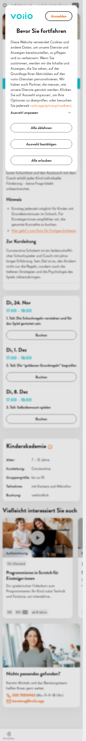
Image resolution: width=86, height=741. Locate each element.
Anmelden (59, 16)
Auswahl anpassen (24, 112)
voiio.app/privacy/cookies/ (50, 105)
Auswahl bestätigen (41, 144)
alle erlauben (41, 160)
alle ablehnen (41, 127)
